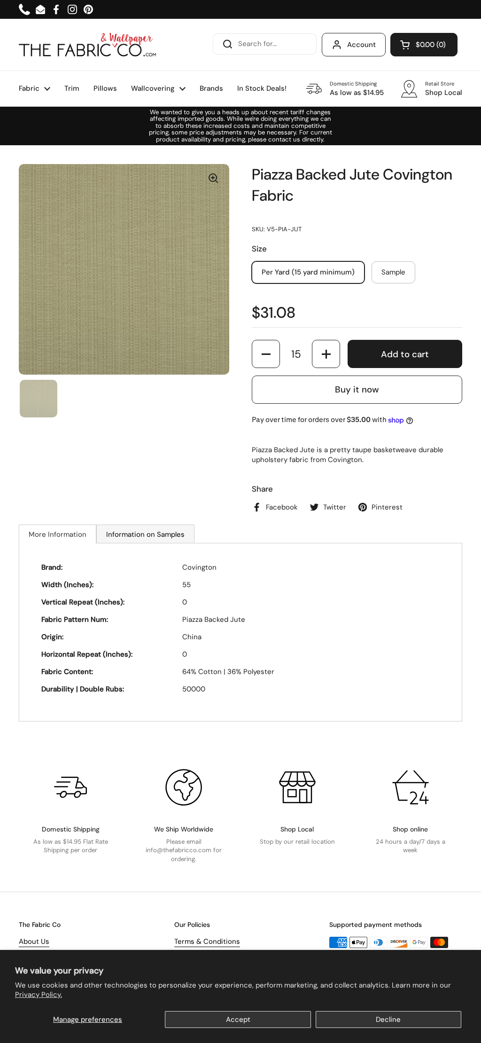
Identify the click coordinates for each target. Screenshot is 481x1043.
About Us (34, 941)
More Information (57, 534)
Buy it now (357, 389)
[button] (424, 44)
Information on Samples (145, 534)
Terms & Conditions (207, 941)
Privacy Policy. (38, 994)
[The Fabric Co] (87, 44)
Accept (238, 1019)
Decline (388, 1019)
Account (361, 44)
